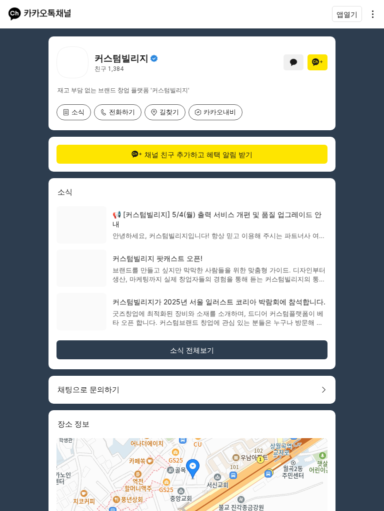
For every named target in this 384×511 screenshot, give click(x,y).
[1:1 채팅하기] (294, 62)
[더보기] (370, 14)
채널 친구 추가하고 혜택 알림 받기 (198, 154)
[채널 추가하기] (318, 62)
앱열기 (347, 14)
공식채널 (154, 58)
